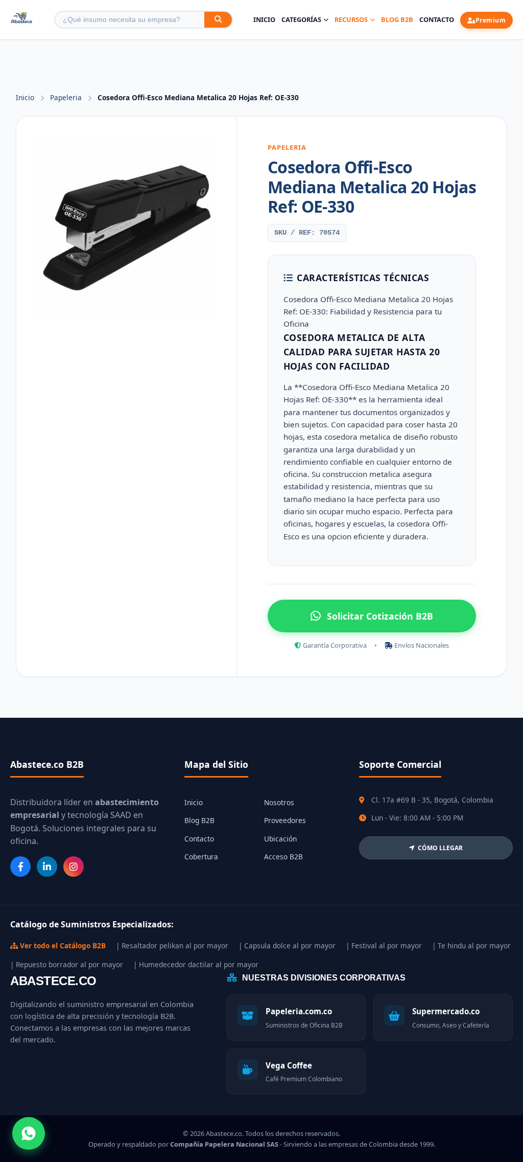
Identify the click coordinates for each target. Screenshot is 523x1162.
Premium (491, 20)
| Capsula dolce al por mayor (287, 945)
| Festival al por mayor (384, 945)
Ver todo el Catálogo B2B (62, 945)
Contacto (436, 19)
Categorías (301, 19)
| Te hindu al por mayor (471, 945)
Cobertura (201, 856)
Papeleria (67, 97)
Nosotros (279, 802)
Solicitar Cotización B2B (380, 616)
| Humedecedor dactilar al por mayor (195, 964)
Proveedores (285, 820)
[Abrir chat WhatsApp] (28, 1133)
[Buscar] (218, 20)
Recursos (351, 19)
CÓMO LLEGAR (440, 848)
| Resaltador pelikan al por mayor (172, 945)
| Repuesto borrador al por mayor (66, 964)
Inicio (264, 19)
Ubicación (280, 839)
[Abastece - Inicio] (21, 19)
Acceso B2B (283, 856)
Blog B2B (397, 19)
